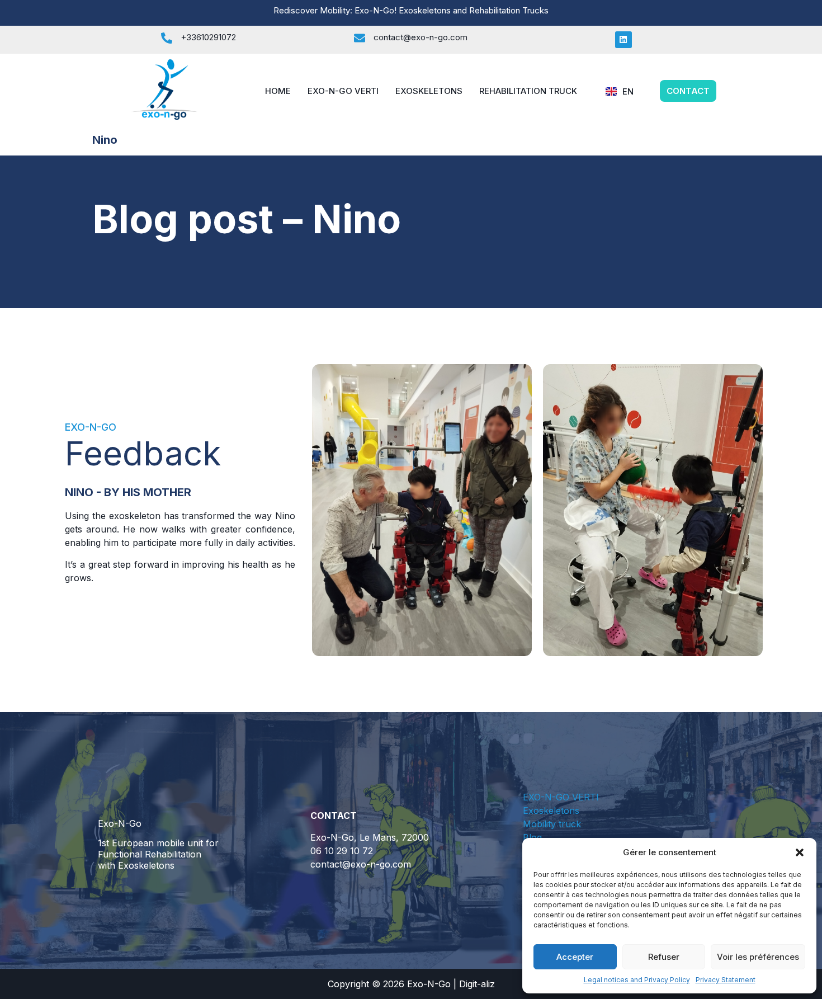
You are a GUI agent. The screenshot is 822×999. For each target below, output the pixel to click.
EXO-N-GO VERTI (343, 91)
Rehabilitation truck (528, 91)
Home (278, 91)
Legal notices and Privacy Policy (637, 980)
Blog (532, 837)
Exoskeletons (428, 91)
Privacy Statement (725, 980)
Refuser (663, 956)
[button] (799, 852)
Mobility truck (552, 824)
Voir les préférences (758, 956)
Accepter (574, 956)
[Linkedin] (623, 39)
